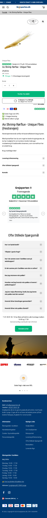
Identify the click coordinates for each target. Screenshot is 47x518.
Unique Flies (6, 61)
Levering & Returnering (33, 437)
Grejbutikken (30, 426)
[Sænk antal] (5, 85)
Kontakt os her (23, 329)
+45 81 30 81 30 (13, 407)
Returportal (30, 433)
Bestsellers (29, 445)
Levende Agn (30, 448)
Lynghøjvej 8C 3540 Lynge (17, 485)
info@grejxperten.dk (13, 405)
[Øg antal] (13, 85)
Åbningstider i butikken (10, 426)
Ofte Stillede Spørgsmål (34, 441)
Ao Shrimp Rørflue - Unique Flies (21, 12)
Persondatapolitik (8, 437)
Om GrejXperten (31, 430)
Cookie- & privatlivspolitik (10, 433)
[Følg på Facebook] (3, 492)
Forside (4, 12)
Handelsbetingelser (9, 430)
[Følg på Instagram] (9, 492)
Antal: (4, 81)
